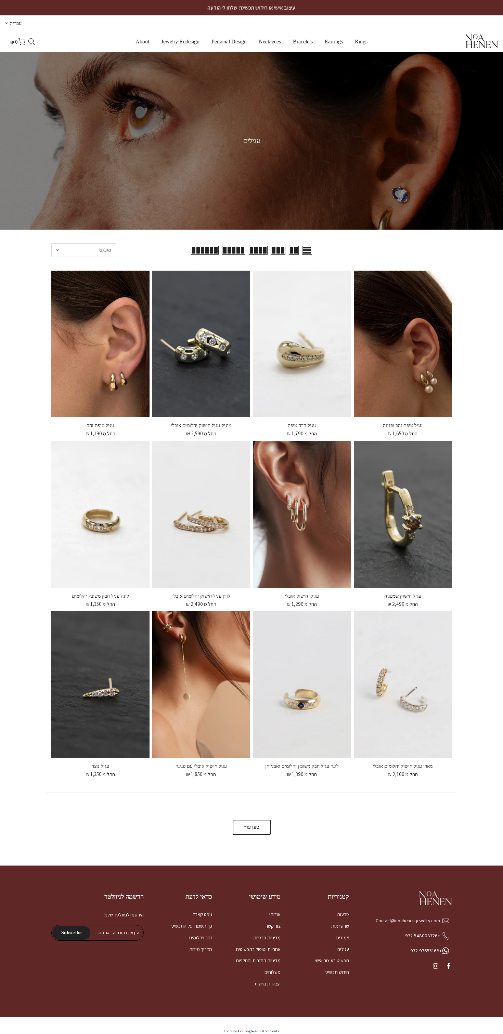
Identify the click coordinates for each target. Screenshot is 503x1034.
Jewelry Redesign (180, 41)
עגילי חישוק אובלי (302, 596)
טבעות (343, 914)
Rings (361, 41)
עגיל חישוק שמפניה (402, 596)
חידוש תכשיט (337, 972)
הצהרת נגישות (268, 984)
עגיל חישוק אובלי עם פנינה (201, 766)
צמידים (342, 938)
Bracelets (303, 41)
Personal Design (229, 41)
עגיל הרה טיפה (302, 425)
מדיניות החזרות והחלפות (258, 960)
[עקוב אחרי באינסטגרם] (436, 966)
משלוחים (273, 972)
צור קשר (273, 926)
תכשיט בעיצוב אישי (332, 960)
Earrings (334, 41)
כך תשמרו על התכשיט (191, 926)
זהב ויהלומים (200, 938)
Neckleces (270, 41)
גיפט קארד (202, 914)
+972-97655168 (426, 951)
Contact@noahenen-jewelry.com (408, 920)
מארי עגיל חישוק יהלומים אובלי (403, 766)
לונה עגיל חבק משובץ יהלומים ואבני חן (302, 766)
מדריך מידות (200, 949)
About (142, 41)
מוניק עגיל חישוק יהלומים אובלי (201, 425)
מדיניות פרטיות (267, 938)
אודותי (275, 914)
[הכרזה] (251, 7)
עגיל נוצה (100, 766)
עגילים (343, 949)
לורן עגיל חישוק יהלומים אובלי (201, 596)
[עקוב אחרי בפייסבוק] (449, 966)
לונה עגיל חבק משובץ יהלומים (100, 596)
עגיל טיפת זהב (100, 425)
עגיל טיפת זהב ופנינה (403, 425)
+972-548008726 (422, 936)
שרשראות (340, 926)
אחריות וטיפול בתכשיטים (258, 949)
